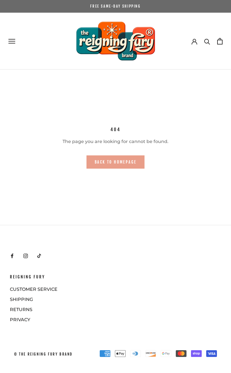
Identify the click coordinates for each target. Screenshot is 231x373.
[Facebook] (12, 255)
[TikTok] (39, 255)
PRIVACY (20, 319)
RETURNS (21, 309)
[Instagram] (25, 255)
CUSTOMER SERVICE (33, 289)
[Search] (207, 41)
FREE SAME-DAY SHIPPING (115, 6)
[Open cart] (220, 41)
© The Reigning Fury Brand (43, 354)
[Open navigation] (11, 41)
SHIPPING (21, 299)
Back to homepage (116, 162)
